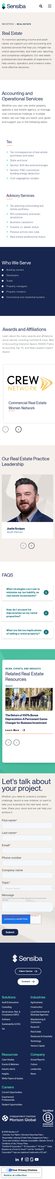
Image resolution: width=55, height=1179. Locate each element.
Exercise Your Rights (11, 1135)
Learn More (12, 730)
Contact (26, 981)
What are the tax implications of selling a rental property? (24, 632)
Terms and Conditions (11, 1141)
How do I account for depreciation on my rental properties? (21, 613)
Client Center (26, 971)
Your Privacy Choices (24, 1170)
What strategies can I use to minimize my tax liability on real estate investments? (23, 592)
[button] (5, 430)
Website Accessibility (29, 1141)
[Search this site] (41, 6)
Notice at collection (15, 1175)
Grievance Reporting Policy (32, 1135)
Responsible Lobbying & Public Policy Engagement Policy (25, 1138)
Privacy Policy (22, 1144)
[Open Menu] (50, 6)
